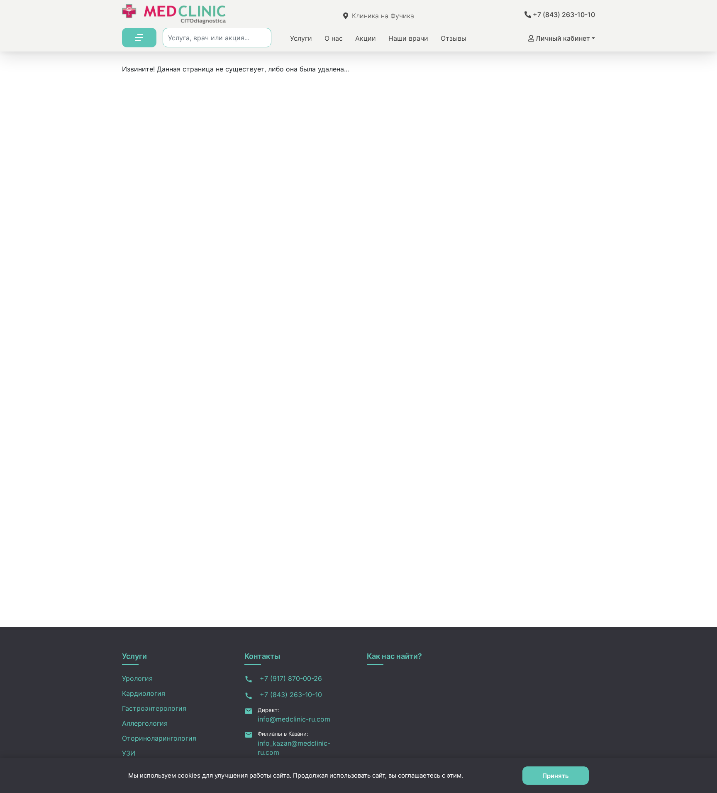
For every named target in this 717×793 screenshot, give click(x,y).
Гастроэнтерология (154, 708)
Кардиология (143, 693)
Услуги (301, 38)
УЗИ (128, 753)
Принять (555, 776)
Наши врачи (408, 38)
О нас (333, 38)
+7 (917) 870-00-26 (290, 678)
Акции (365, 38)
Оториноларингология (159, 738)
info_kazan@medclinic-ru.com (294, 747)
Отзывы (453, 38)
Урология (137, 678)
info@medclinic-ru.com (294, 719)
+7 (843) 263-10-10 (563, 14)
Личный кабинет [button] (562, 38)
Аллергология (145, 723)
